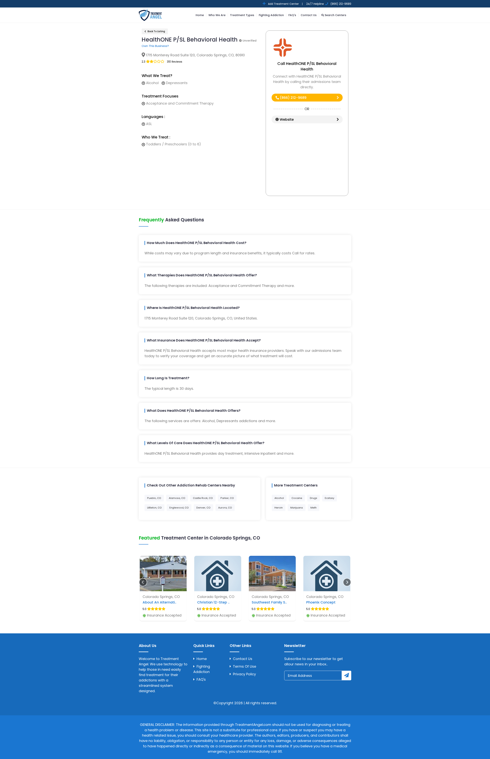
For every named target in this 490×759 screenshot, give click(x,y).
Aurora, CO (225, 507)
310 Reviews (174, 62)
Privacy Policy (244, 674)
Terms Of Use (244, 666)
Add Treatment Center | (285, 4)
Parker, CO (227, 498)
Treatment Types (242, 15)
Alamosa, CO (177, 498)
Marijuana (296, 507)
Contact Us (309, 15)
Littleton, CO (154, 507)
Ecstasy (329, 498)
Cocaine (297, 498)
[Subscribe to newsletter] (346, 675)
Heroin (278, 507)
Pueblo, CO (154, 498)
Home (200, 15)
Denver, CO (203, 507)
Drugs (313, 498)
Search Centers (335, 15)
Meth (313, 507)
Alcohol (279, 498)
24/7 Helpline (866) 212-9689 (328, 4)
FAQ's (292, 15)
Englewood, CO (179, 507)
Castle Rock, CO (203, 498)
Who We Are (216, 15)
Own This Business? (155, 46)
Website (286, 119)
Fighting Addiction (271, 15)
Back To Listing (156, 31)
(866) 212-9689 (292, 97)
